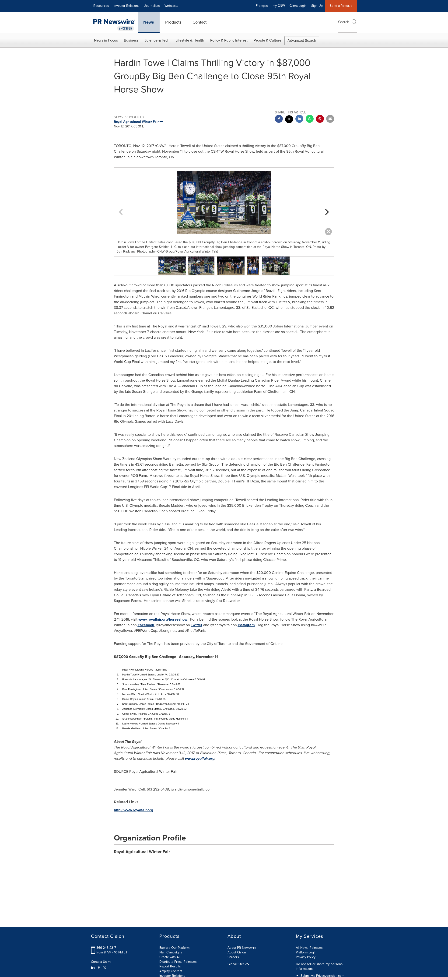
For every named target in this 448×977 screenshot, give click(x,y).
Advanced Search (301, 40)
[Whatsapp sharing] (310, 119)
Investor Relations (127, 5)
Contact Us (99, 961)
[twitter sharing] (289, 119)
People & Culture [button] (267, 40)
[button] (224, 203)
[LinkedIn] (93, 967)
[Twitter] (105, 967)
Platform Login (306, 952)
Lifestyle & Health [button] (189, 40)
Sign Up (317, 5)
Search (343, 22)
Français (262, 5)
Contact (199, 22)
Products (173, 22)
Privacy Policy (305, 957)
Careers (233, 957)
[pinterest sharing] (320, 119)
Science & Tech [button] (156, 40)
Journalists (152, 5)
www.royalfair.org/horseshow (162, 619)
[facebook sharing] (279, 119)
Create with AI (169, 957)
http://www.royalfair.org (133, 810)
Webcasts (171, 5)
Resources (101, 5)
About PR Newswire (242, 947)
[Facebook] (99, 967)
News (148, 22)
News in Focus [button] (106, 40)
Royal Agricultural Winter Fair (142, 852)
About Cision (237, 952)
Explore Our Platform (174, 947)
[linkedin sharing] (299, 119)
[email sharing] (330, 119)
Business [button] (131, 40)
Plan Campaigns (170, 952)
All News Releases (309, 947)
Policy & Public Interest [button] (229, 40)
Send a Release (341, 5)
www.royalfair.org (199, 758)
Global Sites (236, 964)
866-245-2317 (106, 947)
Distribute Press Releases (178, 961)
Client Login (298, 5)
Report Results (170, 966)
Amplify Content (170, 971)
